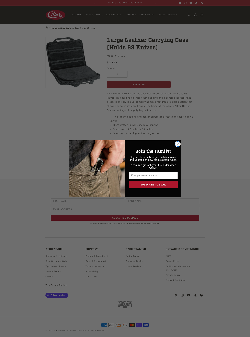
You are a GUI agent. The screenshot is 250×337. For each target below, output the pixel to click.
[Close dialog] (177, 144)
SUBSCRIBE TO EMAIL (153, 184)
